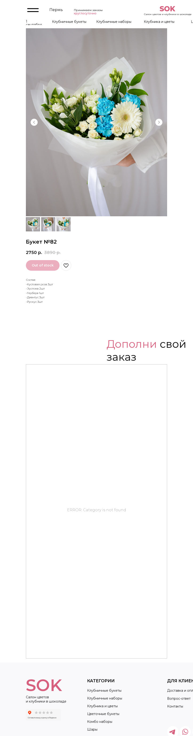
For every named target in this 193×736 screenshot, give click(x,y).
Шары (92, 729)
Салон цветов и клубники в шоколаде (168, 14)
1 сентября (34, 23)
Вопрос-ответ (179, 698)
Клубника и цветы (159, 22)
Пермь (56, 10)
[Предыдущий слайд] (34, 122)
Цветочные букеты (103, 714)
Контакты (175, 706)
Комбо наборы (99, 722)
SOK (167, 8)
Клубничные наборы (113, 22)
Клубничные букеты (69, 22)
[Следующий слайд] (158, 122)
